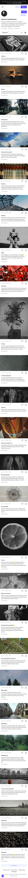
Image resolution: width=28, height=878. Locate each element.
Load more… (14, 865)
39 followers (17, 28)
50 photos (5, 32)
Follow (24, 12)
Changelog (14, 871)
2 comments (4, 666)
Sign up (24, 7)
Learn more (15, 3)
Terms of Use (6, 870)
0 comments (4, 62)
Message (23, 15)
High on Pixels (14, 876)
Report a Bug (22, 870)
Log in (17, 7)
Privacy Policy (14, 870)
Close (19, 3)
